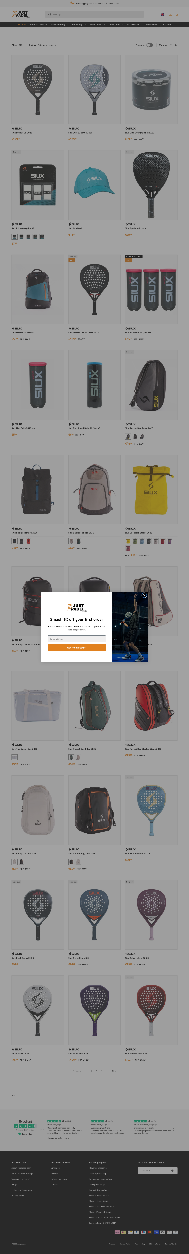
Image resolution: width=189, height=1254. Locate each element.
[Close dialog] (144, 595)
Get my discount (76, 647)
